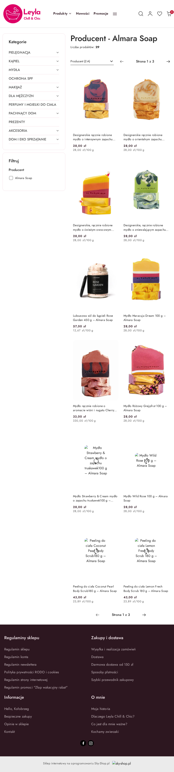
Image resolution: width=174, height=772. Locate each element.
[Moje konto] (150, 14)
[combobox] (92, 61)
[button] (62, 14)
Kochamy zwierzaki (105, 731)
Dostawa (97, 656)
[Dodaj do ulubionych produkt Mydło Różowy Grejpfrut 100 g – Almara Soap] (164, 345)
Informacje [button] (14, 697)
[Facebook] (83, 743)
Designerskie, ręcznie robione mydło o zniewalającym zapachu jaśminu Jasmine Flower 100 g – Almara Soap (144, 227)
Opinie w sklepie (16, 724)
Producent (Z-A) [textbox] (80, 61)
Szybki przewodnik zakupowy (112, 679)
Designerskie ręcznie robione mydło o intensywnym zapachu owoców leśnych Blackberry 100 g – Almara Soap (95, 137)
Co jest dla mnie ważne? (109, 724)
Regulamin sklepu (17, 649)
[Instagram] (91, 743)
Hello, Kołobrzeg (16, 708)
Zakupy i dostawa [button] (107, 638)
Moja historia (100, 708)
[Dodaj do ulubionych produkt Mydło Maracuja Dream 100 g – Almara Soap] (164, 254)
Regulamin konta (16, 656)
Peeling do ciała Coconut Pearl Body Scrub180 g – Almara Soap (95, 588)
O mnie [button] (98, 697)
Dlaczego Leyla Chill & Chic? (113, 716)
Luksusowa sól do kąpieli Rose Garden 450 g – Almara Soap (93, 318)
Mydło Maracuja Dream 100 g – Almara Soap (144, 318)
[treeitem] (34, 52)
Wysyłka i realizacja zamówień (113, 649)
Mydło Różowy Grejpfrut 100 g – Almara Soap (145, 408)
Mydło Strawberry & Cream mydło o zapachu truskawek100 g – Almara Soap (95, 498)
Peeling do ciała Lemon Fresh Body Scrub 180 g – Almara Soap (145, 588)
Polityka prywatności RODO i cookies (31, 672)
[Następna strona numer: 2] (168, 61)
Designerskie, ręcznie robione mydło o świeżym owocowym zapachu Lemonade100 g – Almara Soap (92, 227)
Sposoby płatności (104, 672)
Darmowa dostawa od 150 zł (112, 664)
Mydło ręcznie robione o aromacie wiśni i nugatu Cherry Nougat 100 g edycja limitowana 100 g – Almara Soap (94, 408)
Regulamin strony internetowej (26, 679)
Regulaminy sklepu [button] (21, 638)
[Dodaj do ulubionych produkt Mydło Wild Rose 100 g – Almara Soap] (164, 435)
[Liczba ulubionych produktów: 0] (159, 14)
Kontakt (9, 731)
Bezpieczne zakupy (18, 716)
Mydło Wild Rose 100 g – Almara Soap (145, 498)
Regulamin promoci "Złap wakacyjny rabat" (35, 687)
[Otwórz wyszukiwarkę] (140, 14)
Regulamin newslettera (20, 664)
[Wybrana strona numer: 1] (145, 61)
